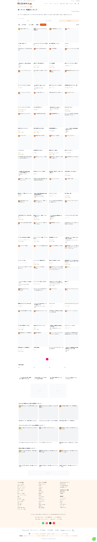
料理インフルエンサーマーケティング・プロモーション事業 (57, 535)
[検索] (75, 3)
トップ (18, 6)
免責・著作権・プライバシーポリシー (42, 519)
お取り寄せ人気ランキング (64, 482)
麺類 (18, 496)
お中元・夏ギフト (63, 504)
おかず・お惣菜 (20, 490)
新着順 (37, 24)
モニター (71, 3)
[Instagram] (47, 523)
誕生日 (40, 495)
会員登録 (61, 493)
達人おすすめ (62, 3)
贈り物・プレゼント (42, 484)
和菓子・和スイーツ (21, 485)
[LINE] (43, 523)
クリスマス (62, 505)
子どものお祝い (41, 496)
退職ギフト (41, 506)
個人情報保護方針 (43, 533)
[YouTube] (54, 523)
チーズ (28, 20)
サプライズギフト (42, 499)
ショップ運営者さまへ (48, 517)
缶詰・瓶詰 (19, 504)
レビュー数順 (31, 24)
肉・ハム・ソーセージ (21, 487)
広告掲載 (52, 533)
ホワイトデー (62, 499)
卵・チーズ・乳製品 (21, 499)
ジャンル (45, 3)
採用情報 (48, 533)
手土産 (40, 485)
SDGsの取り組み (65, 533)
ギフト (51, 3)
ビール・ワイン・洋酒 (21, 509)
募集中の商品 (62, 491)
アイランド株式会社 (35, 533)
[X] (50, 523)
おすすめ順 (24, 24)
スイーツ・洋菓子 (21, 484)
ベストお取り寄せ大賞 (64, 485)
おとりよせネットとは (39, 517)
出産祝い (40, 490)
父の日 (61, 502)
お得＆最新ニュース (63, 487)
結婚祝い (40, 488)
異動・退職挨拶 (41, 507)
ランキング (55, 3)
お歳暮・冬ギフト (63, 507)
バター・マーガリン (48, 20)
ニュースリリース (58, 533)
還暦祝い (40, 493)
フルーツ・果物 (20, 501)
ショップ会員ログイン (58, 517)
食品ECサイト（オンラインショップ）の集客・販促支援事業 (34, 535)
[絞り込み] (19, 25)
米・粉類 (19, 498)
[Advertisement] (39, 391)
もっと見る (68, 20)
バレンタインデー (63, 498)
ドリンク (19, 506)
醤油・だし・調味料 (21, 493)
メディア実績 (59, 519)
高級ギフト (41, 498)
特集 (67, 3)
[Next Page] (52, 359)
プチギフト (41, 487)
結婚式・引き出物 (42, 504)
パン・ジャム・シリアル (22, 495)
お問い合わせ (52, 519)
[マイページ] (78, 3)
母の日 (61, 501)
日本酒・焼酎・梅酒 (21, 507)
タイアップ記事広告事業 (73, 535)
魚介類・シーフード (21, 488)
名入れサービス (41, 501)
